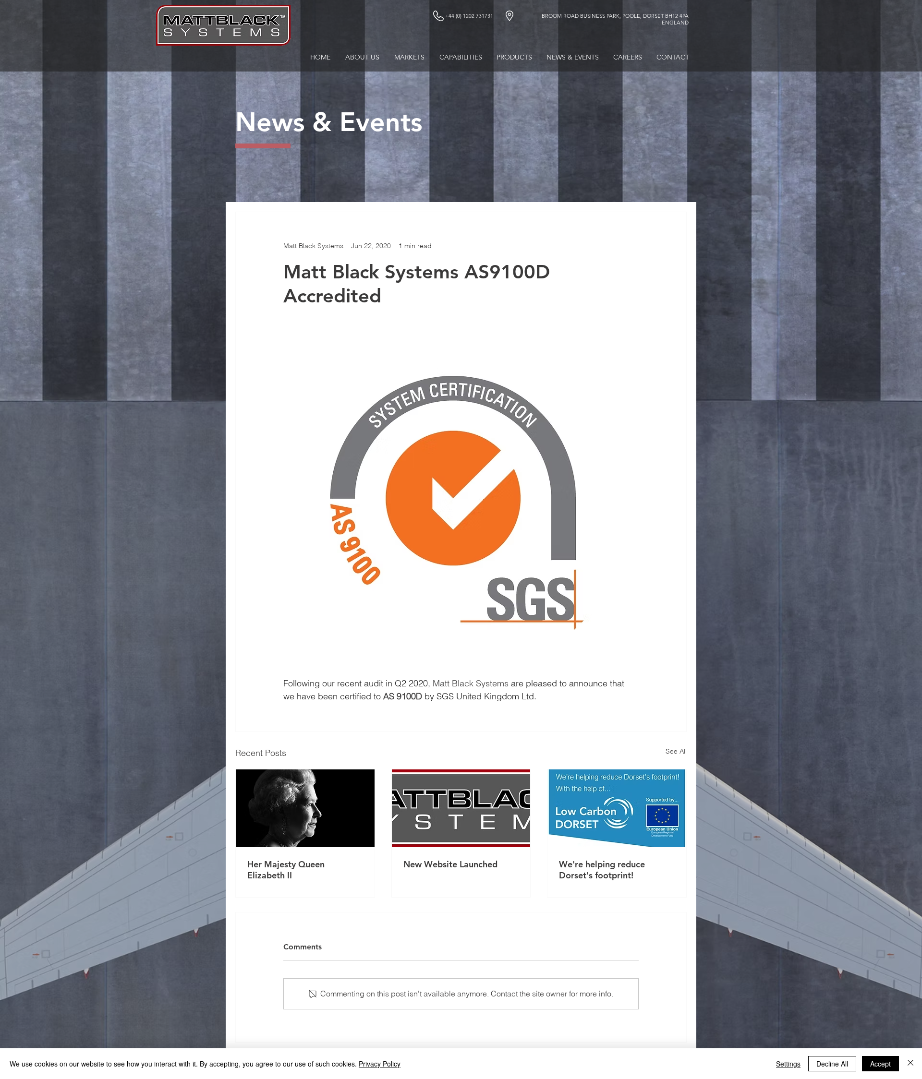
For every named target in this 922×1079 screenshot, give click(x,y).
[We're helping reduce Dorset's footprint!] (616, 808)
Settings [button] (788, 1063)
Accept (880, 1063)
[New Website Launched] (461, 808)
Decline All (832, 1063)
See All (676, 751)
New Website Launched (450, 864)
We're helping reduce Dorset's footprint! (602, 870)
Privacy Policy (379, 1063)
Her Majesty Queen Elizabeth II (286, 870)
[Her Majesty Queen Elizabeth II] (305, 808)
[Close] (910, 1063)
